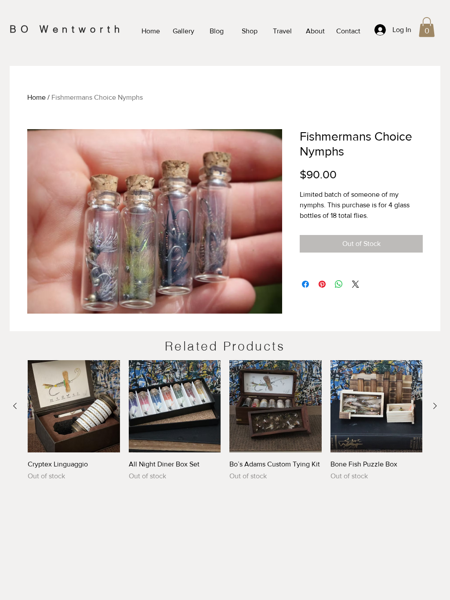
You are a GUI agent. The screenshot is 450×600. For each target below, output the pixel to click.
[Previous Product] (15, 406)
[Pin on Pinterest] (322, 284)
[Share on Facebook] (305, 284)
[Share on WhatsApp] (339, 284)
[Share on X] (355, 284)
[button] (426, 27)
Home (36, 97)
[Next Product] (435, 406)
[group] (225, 426)
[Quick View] (74, 406)
